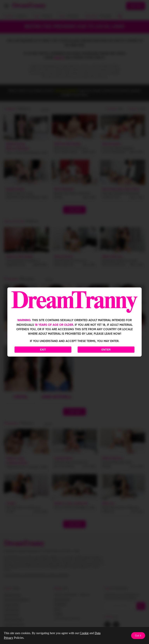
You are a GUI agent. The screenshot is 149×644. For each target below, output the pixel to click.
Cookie (84, 633)
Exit (43, 349)
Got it (138, 635)
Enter (106, 349)
